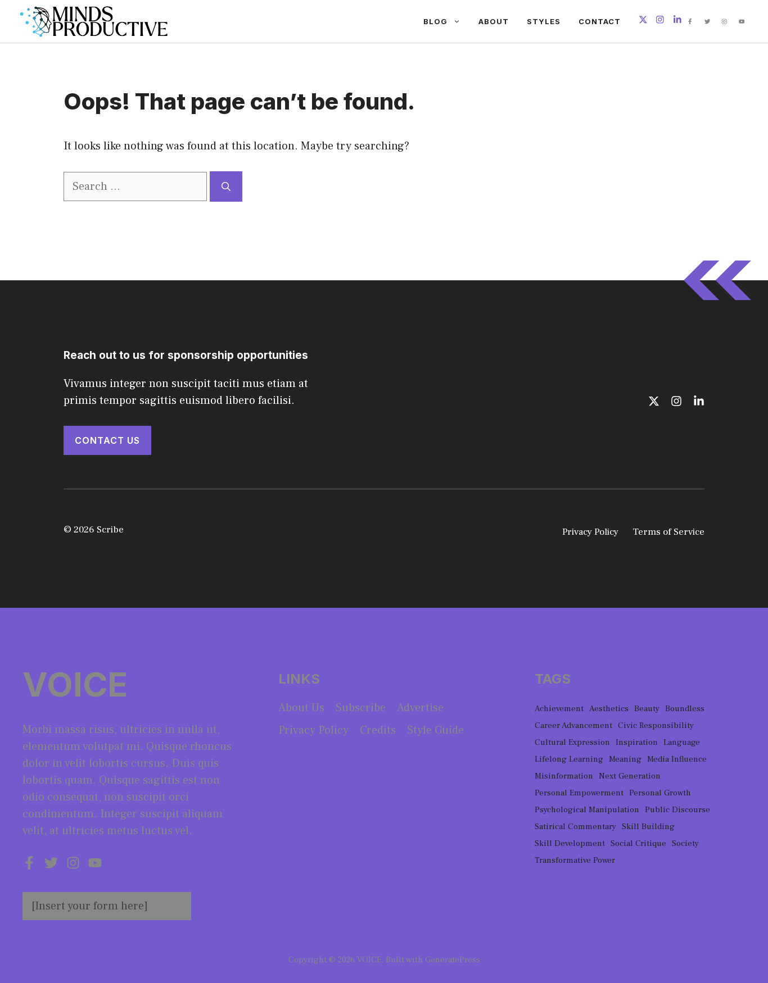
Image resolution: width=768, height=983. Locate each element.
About (493, 21)
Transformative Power (575, 860)
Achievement (559, 708)
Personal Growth (660, 793)
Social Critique (638, 843)
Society (685, 843)
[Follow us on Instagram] (660, 21)
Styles (544, 21)
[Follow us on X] (643, 21)
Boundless (684, 708)
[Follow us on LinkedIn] (677, 21)
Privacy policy (313, 730)
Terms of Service (668, 532)
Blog (435, 21)
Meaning (625, 759)
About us (301, 707)
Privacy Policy (590, 532)
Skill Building (648, 826)
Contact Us (107, 440)
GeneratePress (452, 959)
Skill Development (570, 843)
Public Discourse (677, 809)
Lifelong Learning (569, 759)
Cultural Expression (572, 742)
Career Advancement (573, 725)
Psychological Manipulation (587, 809)
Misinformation (564, 776)
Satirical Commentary (575, 826)
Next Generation (630, 776)
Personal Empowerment (579, 793)
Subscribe (361, 707)
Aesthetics (609, 708)
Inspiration (637, 742)
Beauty (646, 708)
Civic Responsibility (656, 725)
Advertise (420, 707)
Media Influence (677, 759)
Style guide (435, 730)
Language (681, 742)
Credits (378, 730)
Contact (600, 21)
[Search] (226, 186)
